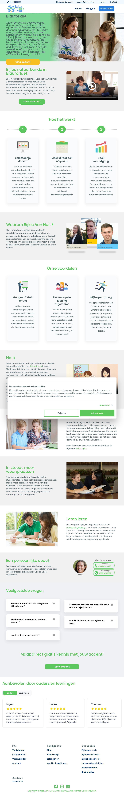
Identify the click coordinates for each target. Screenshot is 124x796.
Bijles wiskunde (89, 750)
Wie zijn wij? (53, 754)
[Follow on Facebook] (56, 786)
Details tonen (104, 405)
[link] (15, 8)
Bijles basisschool (90, 758)
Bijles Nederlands (90, 754)
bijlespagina (81, 448)
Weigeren (62, 413)
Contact (113, 2)
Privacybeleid (19, 754)
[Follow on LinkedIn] (68, 786)
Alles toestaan (97, 413)
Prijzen (78, 8)
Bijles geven (53, 758)
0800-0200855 (15, 2)
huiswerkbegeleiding (75, 527)
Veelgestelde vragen (85, 2)
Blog (49, 750)
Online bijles (88, 772)
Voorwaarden (19, 758)
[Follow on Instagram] (62, 786)
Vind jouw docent (31, 101)
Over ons (101, 2)
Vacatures (17, 781)
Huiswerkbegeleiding (92, 763)
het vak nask (36, 366)
